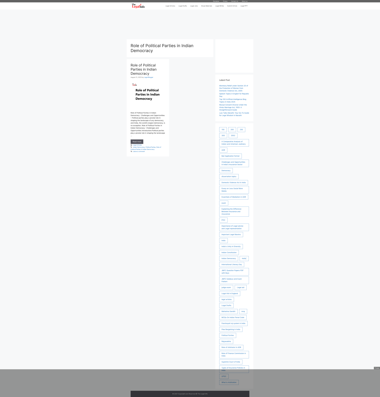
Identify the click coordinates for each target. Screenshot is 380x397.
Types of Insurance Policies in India (233, 369)
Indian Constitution (229, 252)
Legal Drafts (183, 6)
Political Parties (151, 147)
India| (244, 258)
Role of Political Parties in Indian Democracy (144, 69)
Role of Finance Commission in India (234, 354)
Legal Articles (170, 6)
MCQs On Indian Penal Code (233, 317)
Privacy (225, 1)
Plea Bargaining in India (231, 329)
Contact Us (234, 1)
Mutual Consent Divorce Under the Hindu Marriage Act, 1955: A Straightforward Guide (233, 107)
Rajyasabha (226, 341)
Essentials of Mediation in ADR (234, 197)
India (223, 241)
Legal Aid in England (230, 293)
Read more (138, 142)
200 (232, 130)
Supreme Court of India (231, 362)
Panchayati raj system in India (233, 323)
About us (244, 1)
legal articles (227, 299)
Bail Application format (230, 156)
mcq (243, 311)
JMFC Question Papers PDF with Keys (233, 271)
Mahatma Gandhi (228, 311)
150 (223, 130)
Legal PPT (244, 6)
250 (241, 130)
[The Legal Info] (138, 6)
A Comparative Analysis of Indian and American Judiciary (234, 143)
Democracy (226, 171)
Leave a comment (139, 151)
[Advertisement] (190, 23)
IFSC (223, 220)
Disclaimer (216, 1)
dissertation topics (229, 176)
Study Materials (206, 6)
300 (223, 135)
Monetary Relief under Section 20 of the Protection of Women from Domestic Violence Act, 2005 (233, 88)
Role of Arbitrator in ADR (231, 347)
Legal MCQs (219, 6)
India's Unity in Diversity (231, 246)
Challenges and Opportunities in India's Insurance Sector (233, 163)
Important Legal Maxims (231, 234)
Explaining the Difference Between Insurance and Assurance (231, 211)
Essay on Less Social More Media (232, 189)
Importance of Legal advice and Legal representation (232, 227)
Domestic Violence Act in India (234, 183)
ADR (223, 150)
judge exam (226, 287)
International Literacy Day (232, 264)
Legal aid (240, 287)
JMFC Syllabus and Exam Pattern (232, 280)
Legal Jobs (194, 6)
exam (224, 203)
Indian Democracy (139, 147)
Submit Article (232, 6)
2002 (233, 135)
